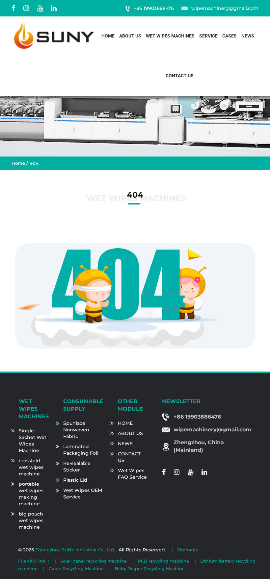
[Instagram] (26, 8)
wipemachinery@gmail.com (224, 8)
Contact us (180, 76)
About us (130, 36)
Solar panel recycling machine (93, 561)
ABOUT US (130, 433)
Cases (229, 36)
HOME (125, 423)
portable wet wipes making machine (31, 494)
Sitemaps (187, 549)
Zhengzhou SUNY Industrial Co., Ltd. (75, 549)
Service (208, 36)
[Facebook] (13, 8)
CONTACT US (129, 457)
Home (108, 36)
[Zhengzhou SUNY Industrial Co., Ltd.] (54, 35)
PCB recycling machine (163, 561)
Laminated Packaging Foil (80, 450)
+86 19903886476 (154, 8)
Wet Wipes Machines (170, 36)
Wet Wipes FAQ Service (132, 474)
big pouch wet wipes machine (31, 520)
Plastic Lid (75, 480)
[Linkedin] (54, 8)
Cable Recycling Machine (76, 568)
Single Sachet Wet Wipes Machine (32, 440)
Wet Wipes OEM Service (82, 493)
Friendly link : (33, 561)
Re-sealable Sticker (77, 466)
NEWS (125, 443)
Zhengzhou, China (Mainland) (199, 446)
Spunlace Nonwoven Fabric (76, 429)
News (247, 36)
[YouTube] (40, 8)
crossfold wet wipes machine (31, 467)
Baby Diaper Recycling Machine (150, 568)
